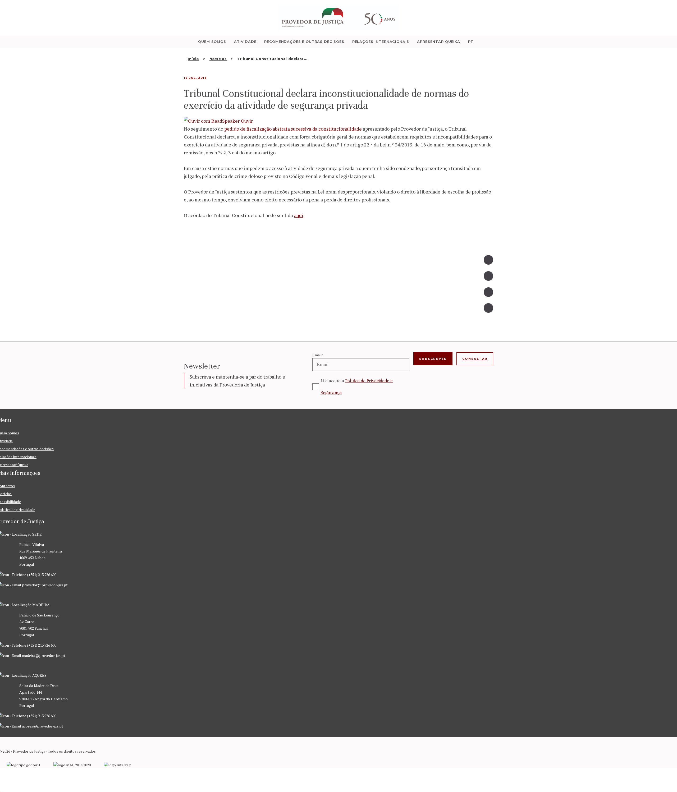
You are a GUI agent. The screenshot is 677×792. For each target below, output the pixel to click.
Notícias (218, 59)
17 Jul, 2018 (195, 78)
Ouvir (247, 121)
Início (193, 59)
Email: (317, 354)
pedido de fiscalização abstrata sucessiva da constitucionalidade (293, 129)
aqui (298, 215)
